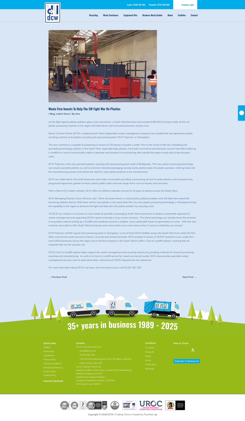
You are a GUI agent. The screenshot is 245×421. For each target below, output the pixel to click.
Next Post (189, 276)
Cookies (47, 347)
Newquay (149, 368)
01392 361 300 (139, 4)
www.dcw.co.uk (108, 267)
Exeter (148, 356)
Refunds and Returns (53, 367)
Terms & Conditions (52, 363)
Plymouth (149, 352)
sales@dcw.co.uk (88, 350)
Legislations (49, 355)
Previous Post (58, 276)
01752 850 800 (163, 4)
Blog (52, 113)
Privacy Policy (49, 359)
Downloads (48, 351)
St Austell (149, 347)
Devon (148, 360)
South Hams (151, 364)
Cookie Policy (49, 375)
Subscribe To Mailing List (187, 361)
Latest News (63, 113)
